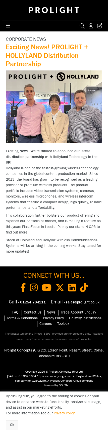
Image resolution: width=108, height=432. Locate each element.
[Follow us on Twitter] (59, 288)
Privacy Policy (53, 318)
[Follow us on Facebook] (23, 288)
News (51, 312)
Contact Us (32, 312)
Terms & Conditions (22, 318)
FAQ (15, 312)
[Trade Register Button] (99, 25)
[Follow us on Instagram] (34, 288)
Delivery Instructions (85, 318)
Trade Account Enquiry (78, 312)
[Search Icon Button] (82, 25)
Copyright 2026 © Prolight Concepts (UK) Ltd (54, 371)
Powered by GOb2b (56, 385)
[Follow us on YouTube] (46, 288)
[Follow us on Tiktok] (84, 288)
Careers (45, 324)
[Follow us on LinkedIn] (72, 288)
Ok (12, 425)
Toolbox (63, 324)
